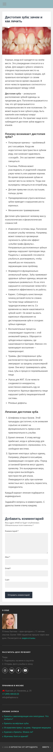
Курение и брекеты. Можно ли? (18, 732)
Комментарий (11, 531)
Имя (7, 557)
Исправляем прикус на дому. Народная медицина (27, 727)
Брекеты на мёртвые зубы (16, 723)
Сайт (7, 580)
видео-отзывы (28, 638)
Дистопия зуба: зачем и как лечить (23, 19)
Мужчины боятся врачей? (16, 736)
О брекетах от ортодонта (23, 747)
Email (8, 568)
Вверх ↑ (46, 747)
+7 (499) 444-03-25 (10, 694)
